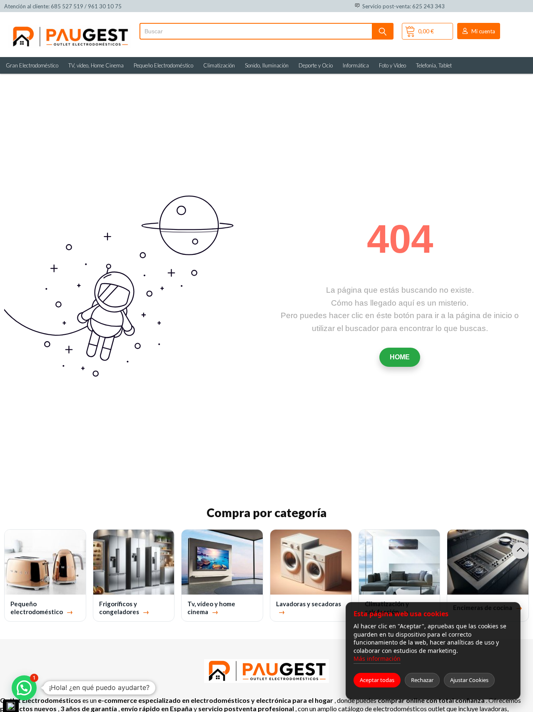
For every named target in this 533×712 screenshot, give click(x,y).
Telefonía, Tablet (434, 65)
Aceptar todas (377, 680)
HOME (400, 357)
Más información (377, 658)
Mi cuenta (483, 31)
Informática (356, 65)
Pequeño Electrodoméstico (163, 65)
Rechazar (422, 680)
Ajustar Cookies (469, 680)
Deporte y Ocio (316, 65)
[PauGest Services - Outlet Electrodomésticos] (69, 28)
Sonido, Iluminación (267, 65)
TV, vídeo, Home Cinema (96, 65)
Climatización (219, 65)
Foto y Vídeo (392, 65)
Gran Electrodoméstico (32, 65)
